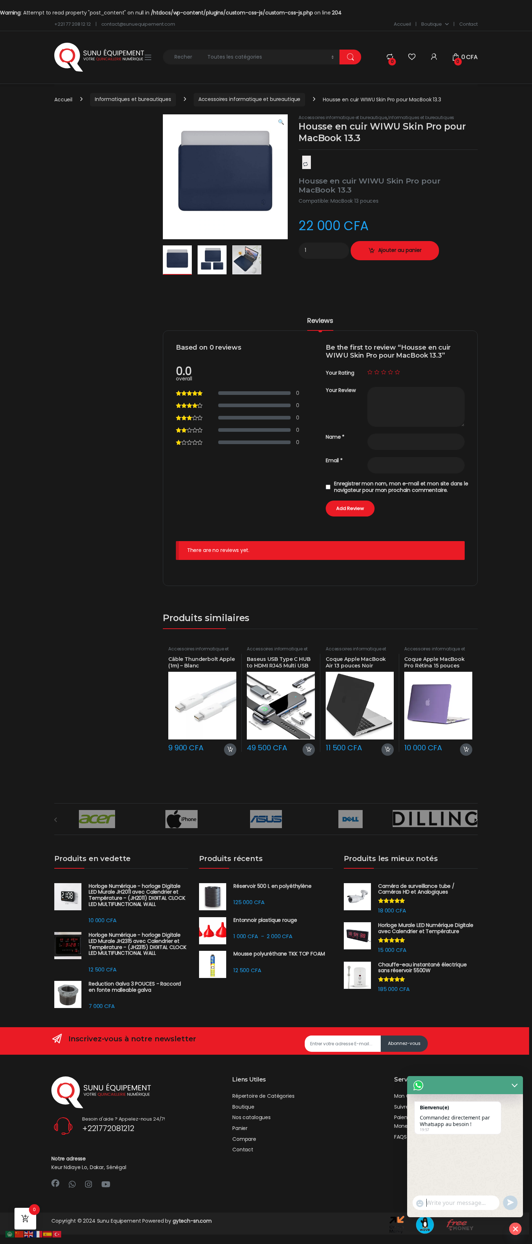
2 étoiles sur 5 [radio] (376, 372)
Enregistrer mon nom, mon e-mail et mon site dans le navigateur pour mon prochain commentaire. (401, 486)
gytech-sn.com (192, 1220)
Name (335, 437)
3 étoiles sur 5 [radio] (383, 372)
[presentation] (476, 819)
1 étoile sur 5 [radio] (369, 372)
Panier (240, 1128)
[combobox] (183, 57)
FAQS (400, 1136)
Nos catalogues (251, 1117)
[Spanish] (47, 1233)
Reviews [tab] (320, 321)
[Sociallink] (55, 1183)
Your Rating (340, 373)
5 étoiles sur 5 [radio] (397, 372)
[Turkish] (57, 1233)
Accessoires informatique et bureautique (249, 99)
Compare (244, 1139)
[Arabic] (10, 1233)
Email (334, 460)
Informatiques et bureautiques (133, 99)
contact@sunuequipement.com (138, 24)
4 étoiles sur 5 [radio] (390, 372)
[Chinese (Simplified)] (19, 1233)
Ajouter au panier (400, 250)
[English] (29, 1233)
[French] (38, 1233)
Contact (468, 24)
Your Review (340, 390)
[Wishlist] (412, 57)
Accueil (402, 24)
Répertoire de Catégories (263, 1096)
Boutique (431, 24)
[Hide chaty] (515, 1229)
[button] (281, 122)
